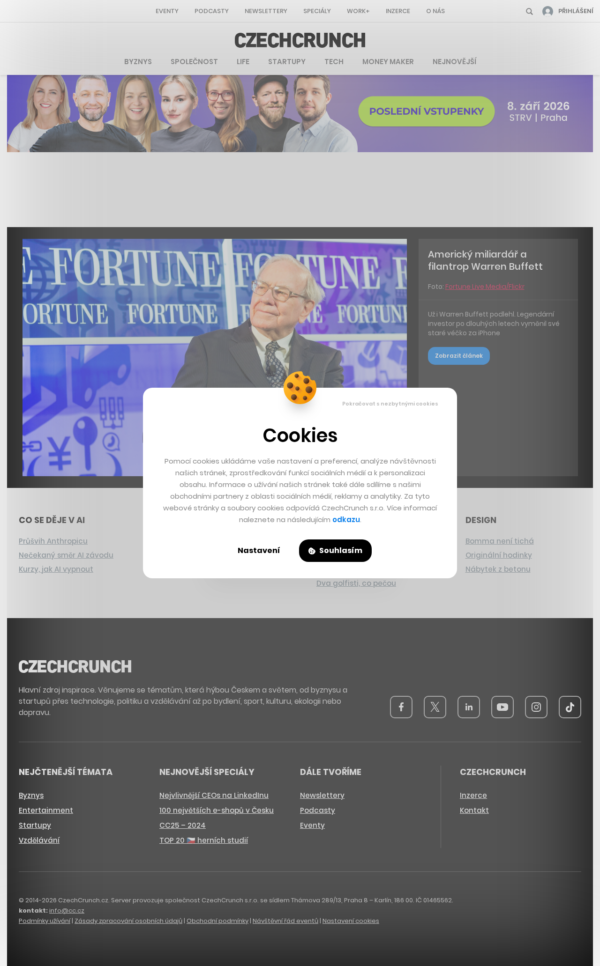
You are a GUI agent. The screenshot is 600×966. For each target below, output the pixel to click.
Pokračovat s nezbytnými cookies (390, 403)
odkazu (346, 519)
